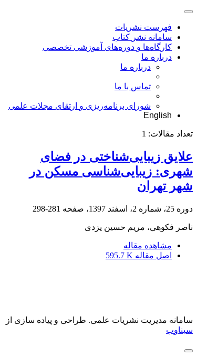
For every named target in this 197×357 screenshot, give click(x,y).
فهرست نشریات (143, 27)
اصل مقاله (139, 255)
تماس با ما (133, 86)
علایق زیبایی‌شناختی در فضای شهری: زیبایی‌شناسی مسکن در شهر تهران (111, 171)
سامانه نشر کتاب (142, 37)
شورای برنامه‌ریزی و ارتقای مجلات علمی (79, 105)
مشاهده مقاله (147, 245)
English (157, 115)
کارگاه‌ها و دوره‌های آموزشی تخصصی (107, 47)
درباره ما (156, 56)
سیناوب (179, 330)
